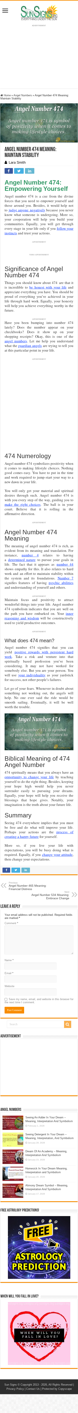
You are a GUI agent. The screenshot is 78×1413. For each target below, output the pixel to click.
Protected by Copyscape (57, 1388)
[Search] (67, 1024)
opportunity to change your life (29, 777)
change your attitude (57, 854)
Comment (11, 923)
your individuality (32, 675)
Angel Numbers (23, 95)
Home (7, 95)
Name (9, 960)
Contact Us (33, 1388)
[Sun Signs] (39, 12)
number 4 (30, 555)
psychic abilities (61, 582)
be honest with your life (48, 287)
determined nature (22, 559)
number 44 (65, 564)
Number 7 (66, 578)
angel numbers (16, 341)
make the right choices (23, 504)
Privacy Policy (15, 1388)
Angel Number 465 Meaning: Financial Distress (28, 886)
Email (9, 973)
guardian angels (30, 345)
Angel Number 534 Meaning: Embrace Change (50, 895)
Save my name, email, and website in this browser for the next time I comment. (39, 1001)
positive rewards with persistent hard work (39, 654)
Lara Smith (17, 162)
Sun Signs (10, 1384)
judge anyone (18, 210)
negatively (36, 210)
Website (9, 986)
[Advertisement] (39, 1067)
